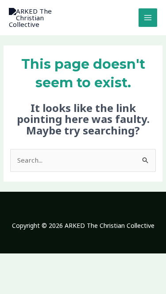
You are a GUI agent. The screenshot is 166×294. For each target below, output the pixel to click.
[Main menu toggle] (148, 17)
